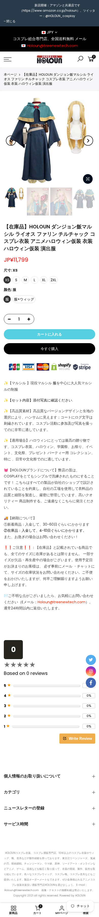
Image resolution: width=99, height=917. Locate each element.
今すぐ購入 (49, 348)
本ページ (10, 74)
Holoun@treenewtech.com (62, 602)
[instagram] (91, 671)
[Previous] (11, 141)
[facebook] (91, 683)
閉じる (10, 21)
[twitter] (91, 660)
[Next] (88, 141)
